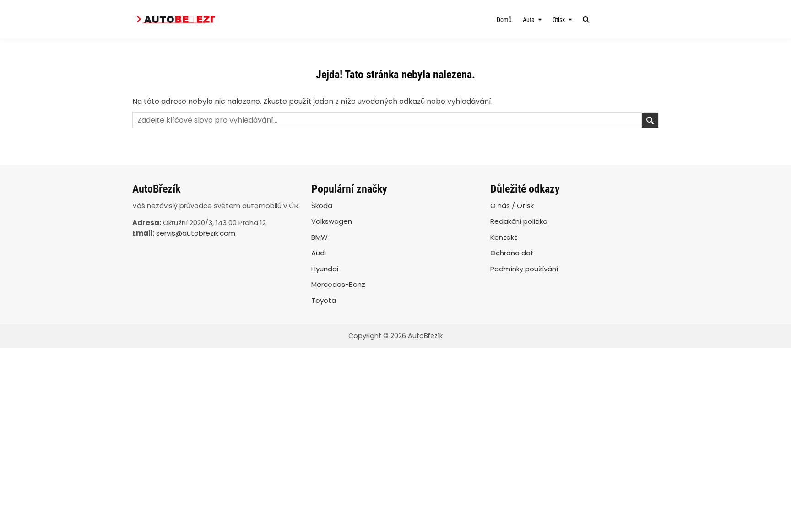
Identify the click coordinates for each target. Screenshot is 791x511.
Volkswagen (331, 221)
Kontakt (503, 237)
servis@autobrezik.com (195, 233)
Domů (504, 19)
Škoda (321, 205)
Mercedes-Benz (338, 284)
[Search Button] (586, 19)
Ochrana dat (512, 253)
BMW (319, 237)
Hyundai (324, 269)
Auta (529, 19)
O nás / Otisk (512, 205)
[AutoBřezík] (211, 19)
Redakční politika (518, 221)
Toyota (323, 300)
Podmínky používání (524, 269)
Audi (318, 253)
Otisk (559, 19)
